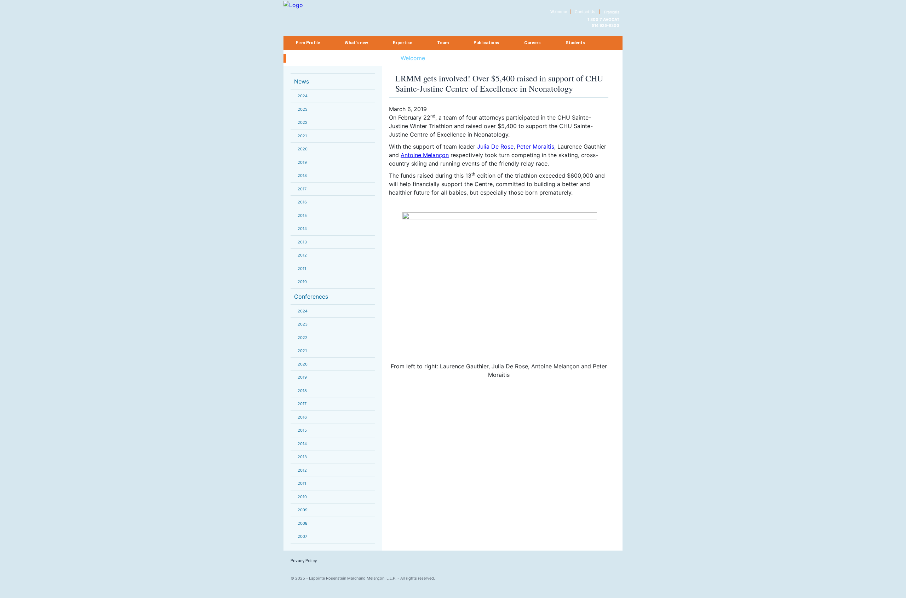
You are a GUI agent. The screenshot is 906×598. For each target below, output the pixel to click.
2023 (303, 109)
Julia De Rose (495, 146)
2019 (302, 162)
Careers (532, 42)
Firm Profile (308, 42)
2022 (303, 122)
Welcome (558, 11)
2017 (302, 188)
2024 (303, 95)
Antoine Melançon (425, 155)
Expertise (402, 42)
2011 (302, 268)
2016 (302, 202)
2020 (303, 148)
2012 (302, 255)
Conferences (311, 296)
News (301, 81)
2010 (302, 281)
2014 (302, 228)
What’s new (356, 42)
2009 (303, 509)
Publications (486, 42)
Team (443, 42)
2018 (302, 175)
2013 (302, 242)
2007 (302, 536)
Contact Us (585, 11)
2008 (303, 523)
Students (575, 42)
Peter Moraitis (535, 146)
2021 (302, 135)
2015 (302, 215)
